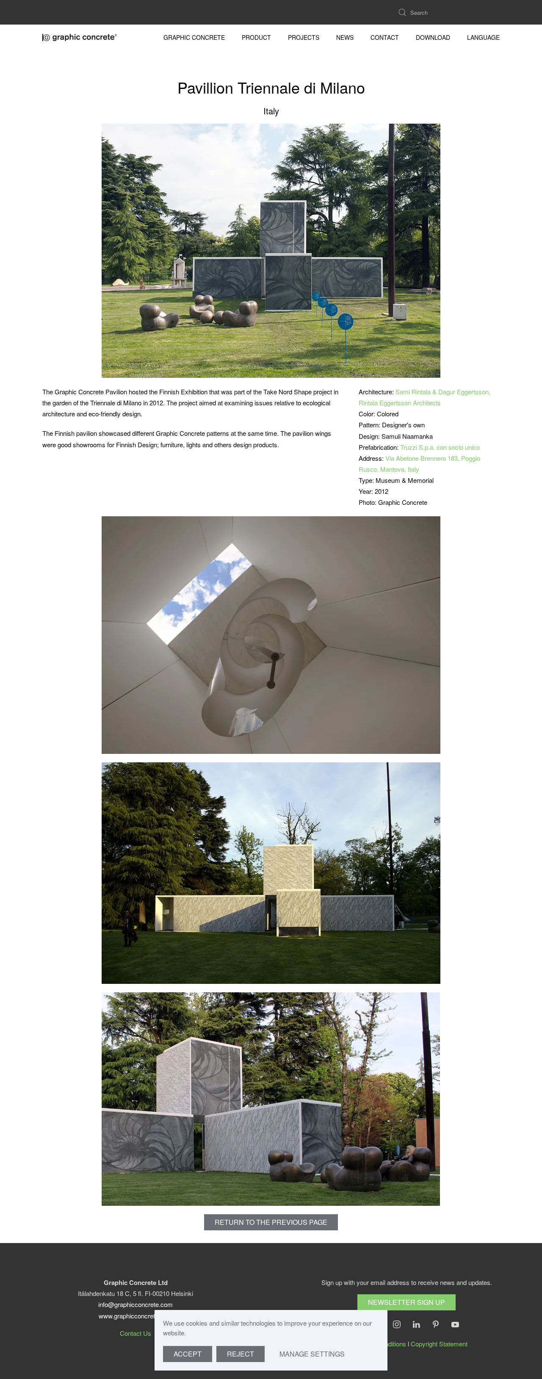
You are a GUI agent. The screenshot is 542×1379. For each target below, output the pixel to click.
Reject (240, 1354)
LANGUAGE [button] (483, 37)
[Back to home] (80, 37)
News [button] (345, 37)
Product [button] (256, 37)
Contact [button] (385, 37)
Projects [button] (303, 37)
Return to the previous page (271, 1222)
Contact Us (135, 1333)
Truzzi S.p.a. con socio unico (440, 447)
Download (433, 37)
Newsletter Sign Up (406, 1302)
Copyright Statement (439, 1343)
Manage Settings (312, 1354)
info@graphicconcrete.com (135, 1304)
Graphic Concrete (194, 37)
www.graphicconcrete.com (135, 1315)
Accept (188, 1354)
